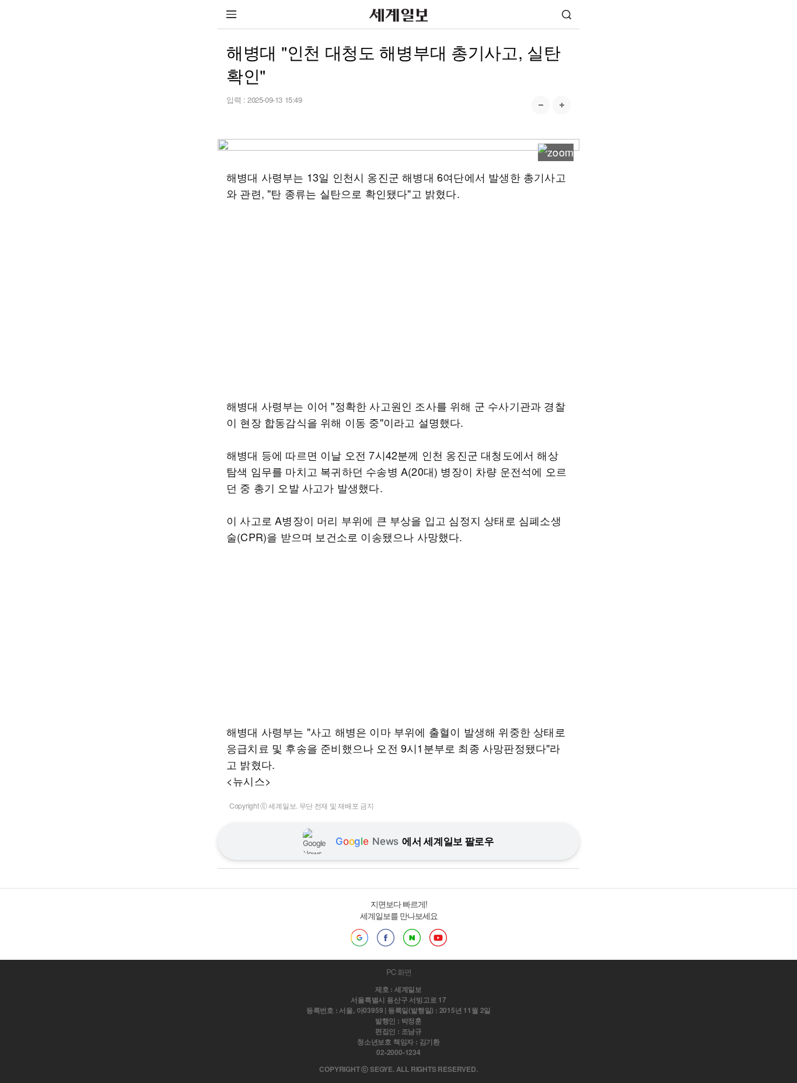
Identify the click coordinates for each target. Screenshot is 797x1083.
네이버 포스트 (412, 937)
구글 (359, 937)
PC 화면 (398, 971)
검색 (566, 14)
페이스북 (385, 937)
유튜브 (438, 937)
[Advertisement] (398, 299)
